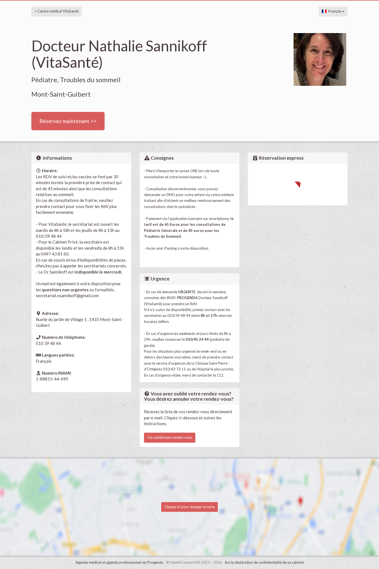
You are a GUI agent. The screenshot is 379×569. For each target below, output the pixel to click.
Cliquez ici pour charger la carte (189, 507)
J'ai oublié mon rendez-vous (169, 437)
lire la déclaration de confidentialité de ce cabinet (264, 562)
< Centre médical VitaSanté (56, 11)
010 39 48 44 (48, 343)
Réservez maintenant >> (68, 121)
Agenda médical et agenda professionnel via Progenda (119, 562)
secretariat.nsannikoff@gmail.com (67, 295)
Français (334, 11)
